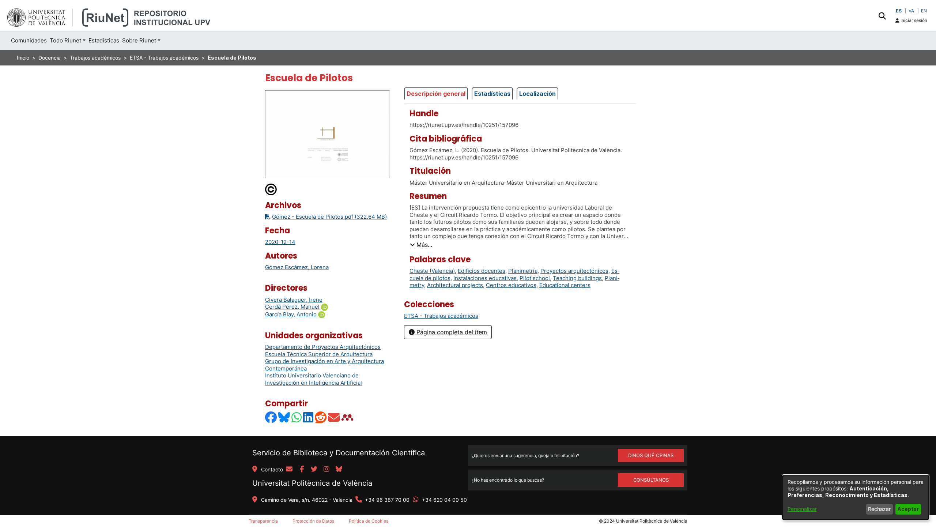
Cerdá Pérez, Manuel (292, 306)
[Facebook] (271, 417)
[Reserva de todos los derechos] (271, 188)
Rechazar (879, 509)
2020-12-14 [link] (280, 241)
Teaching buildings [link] (577, 278)
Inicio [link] (23, 57)
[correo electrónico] (289, 470)
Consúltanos (651, 480)
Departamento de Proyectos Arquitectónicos (323, 346)
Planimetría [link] (522, 270)
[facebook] (301, 470)
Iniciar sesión (913, 20)
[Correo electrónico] (334, 417)
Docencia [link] (49, 57)
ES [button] (899, 11)
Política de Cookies (368, 521)
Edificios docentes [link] (481, 270)
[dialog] (855, 497)
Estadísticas (492, 93)
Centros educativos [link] (511, 285)
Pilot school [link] (535, 278)
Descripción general (436, 93)
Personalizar (802, 509)
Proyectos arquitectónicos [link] (574, 270)
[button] (882, 15)
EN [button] (924, 11)
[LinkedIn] (308, 417)
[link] (441, 315)
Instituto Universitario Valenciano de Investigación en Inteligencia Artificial (313, 379)
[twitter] (314, 470)
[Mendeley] (348, 417)
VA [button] (911, 11)
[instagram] (326, 470)
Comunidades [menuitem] (29, 40)
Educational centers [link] (564, 285)
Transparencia (263, 521)
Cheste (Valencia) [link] (432, 270)
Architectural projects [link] (455, 285)
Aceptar (908, 509)
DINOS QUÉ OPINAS (650, 455)
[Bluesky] (284, 417)
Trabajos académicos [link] (95, 57)
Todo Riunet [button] (65, 40)
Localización (537, 93)
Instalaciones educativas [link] (485, 278)
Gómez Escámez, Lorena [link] (297, 267)
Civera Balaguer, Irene (293, 299)
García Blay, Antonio (291, 314)
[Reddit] (321, 417)
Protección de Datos (313, 521)
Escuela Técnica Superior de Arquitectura (319, 354)
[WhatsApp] (296, 417)
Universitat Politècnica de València (312, 483)
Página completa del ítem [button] (451, 332)
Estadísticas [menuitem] (103, 40)
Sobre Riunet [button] (139, 40)
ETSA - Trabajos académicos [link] (164, 57)
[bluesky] (339, 470)
